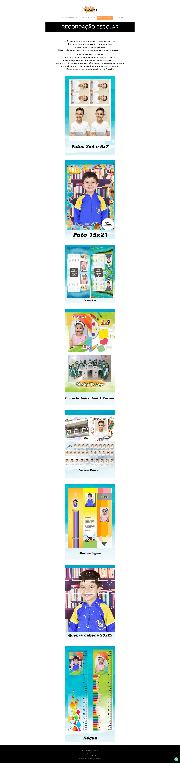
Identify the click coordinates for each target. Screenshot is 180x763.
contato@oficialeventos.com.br (90, 750)
